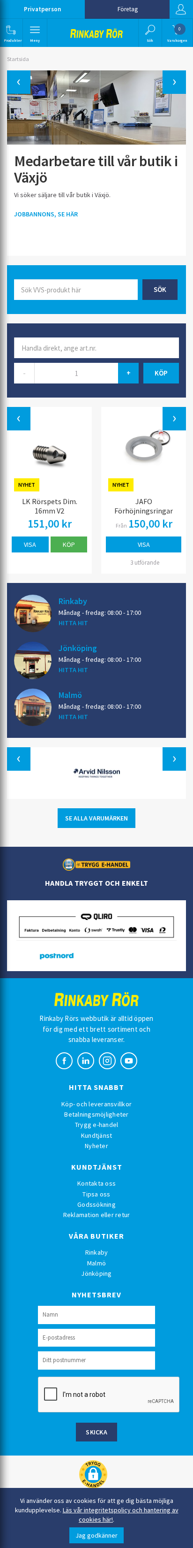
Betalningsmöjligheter (96, 1114)
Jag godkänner (96, 1535)
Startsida (18, 58)
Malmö (70, 695)
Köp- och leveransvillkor (96, 1104)
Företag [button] (128, 9)
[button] (10, 33)
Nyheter (96, 1146)
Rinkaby (73, 601)
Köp (69, 544)
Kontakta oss (96, 1183)
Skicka (96, 1432)
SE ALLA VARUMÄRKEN (96, 818)
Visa (30, 544)
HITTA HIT (73, 623)
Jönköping (78, 648)
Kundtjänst (96, 1135)
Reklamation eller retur (96, 1215)
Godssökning (96, 1204)
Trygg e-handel (97, 1124)
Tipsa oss (96, 1194)
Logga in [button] (181, 9)
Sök (160, 289)
